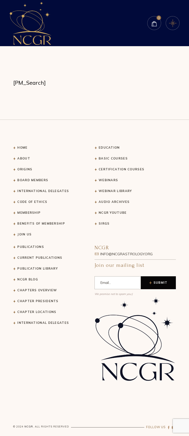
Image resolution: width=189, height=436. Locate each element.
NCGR (28, 426)
